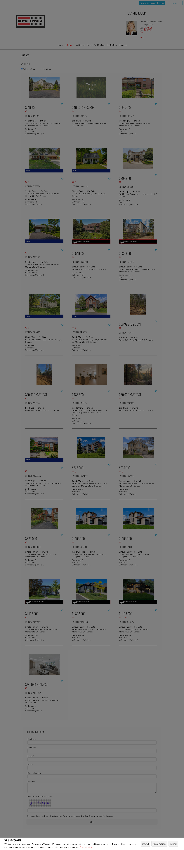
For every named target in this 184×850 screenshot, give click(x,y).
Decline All (173, 843)
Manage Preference (159, 843)
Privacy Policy (86, 847)
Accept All (145, 843)
